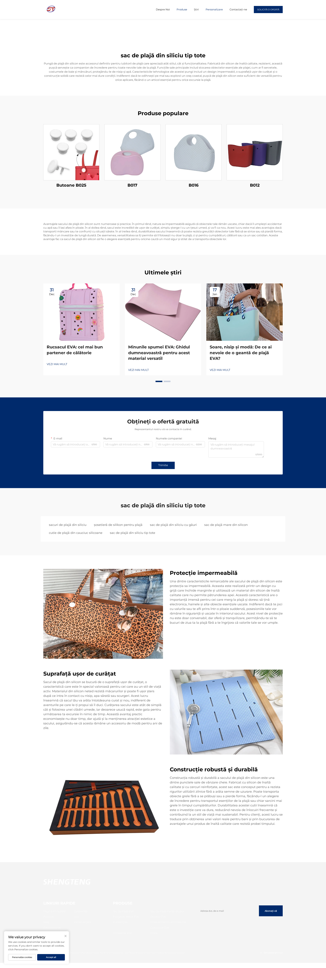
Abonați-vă (271, 910)
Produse (182, 9)
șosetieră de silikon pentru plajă (118, 525)
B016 (193, 185)
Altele (154, 933)
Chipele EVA (158, 916)
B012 (255, 185)
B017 (132, 185)
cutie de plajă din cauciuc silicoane (75, 533)
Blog (46, 922)
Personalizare (214, 9)
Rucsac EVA (120, 922)
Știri (196, 9)
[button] (159, 381)
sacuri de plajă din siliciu (67, 525)
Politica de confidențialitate (170, 952)
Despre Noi (163, 9)
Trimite (163, 465)
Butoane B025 (71, 185)
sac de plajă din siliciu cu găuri (173, 525)
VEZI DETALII (71, 152)
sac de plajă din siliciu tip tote (132, 533)
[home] (51, 9)
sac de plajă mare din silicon (226, 525)
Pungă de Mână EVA (126, 916)
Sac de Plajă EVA (123, 911)
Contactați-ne (238, 9)
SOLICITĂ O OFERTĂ (268, 9)
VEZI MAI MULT (57, 364)
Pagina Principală (54, 911)
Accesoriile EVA (122, 933)
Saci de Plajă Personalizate (167, 911)
